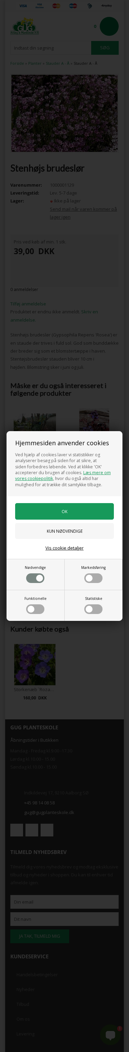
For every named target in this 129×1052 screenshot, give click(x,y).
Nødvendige (35, 567)
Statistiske (93, 598)
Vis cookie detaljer (64, 548)
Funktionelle (35, 598)
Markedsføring (93, 567)
